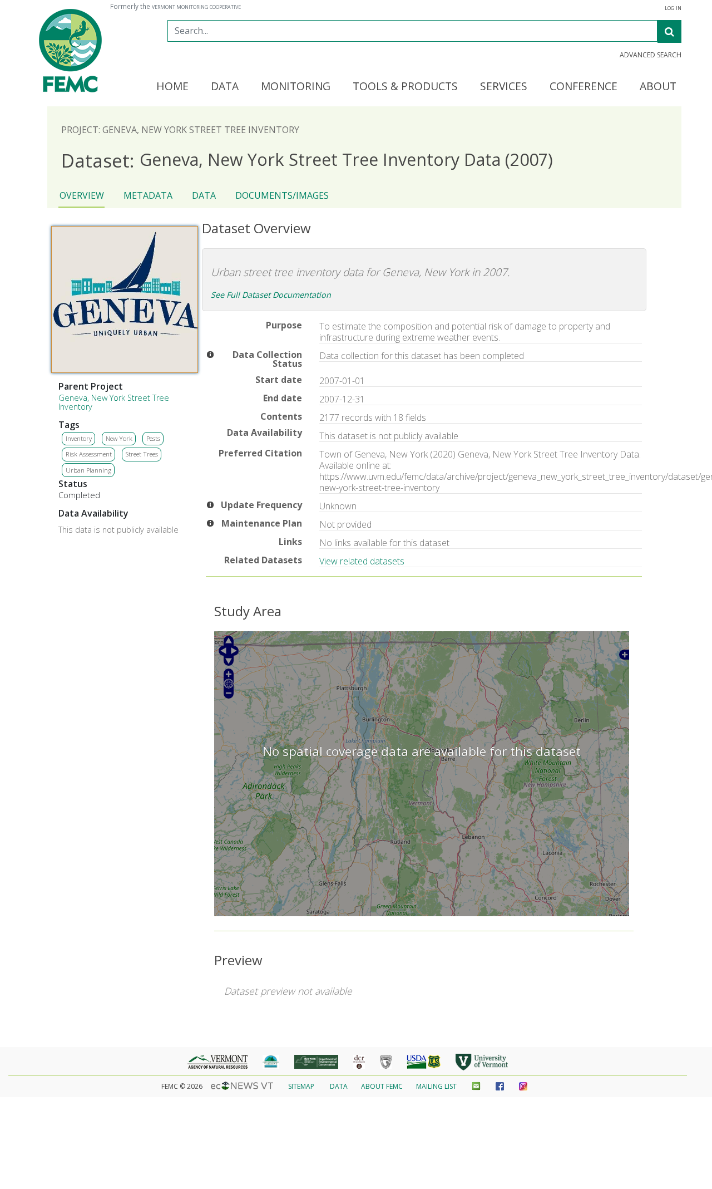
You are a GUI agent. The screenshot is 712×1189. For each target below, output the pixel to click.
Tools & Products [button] (405, 87)
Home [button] (172, 87)
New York (119, 438)
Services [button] (503, 87)
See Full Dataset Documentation (271, 294)
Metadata (147, 195)
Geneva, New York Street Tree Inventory (113, 402)
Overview (82, 195)
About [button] (658, 87)
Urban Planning (88, 470)
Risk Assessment (89, 454)
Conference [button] (583, 87)
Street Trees (142, 454)
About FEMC (382, 1086)
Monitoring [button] (295, 87)
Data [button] (225, 87)
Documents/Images (282, 195)
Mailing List (436, 1086)
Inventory (79, 438)
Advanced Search (650, 55)
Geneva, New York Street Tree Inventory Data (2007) (307, 160)
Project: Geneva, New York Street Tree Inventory (180, 130)
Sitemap (301, 1086)
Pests (153, 438)
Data (204, 195)
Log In (673, 8)
